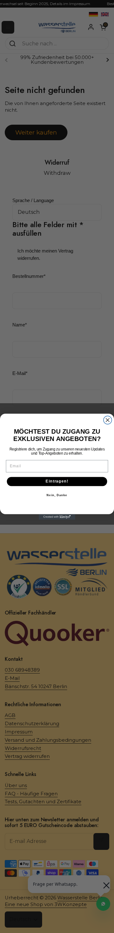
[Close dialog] (108, 420)
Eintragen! (57, 481)
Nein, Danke (57, 494)
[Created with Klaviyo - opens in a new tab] (57, 516)
